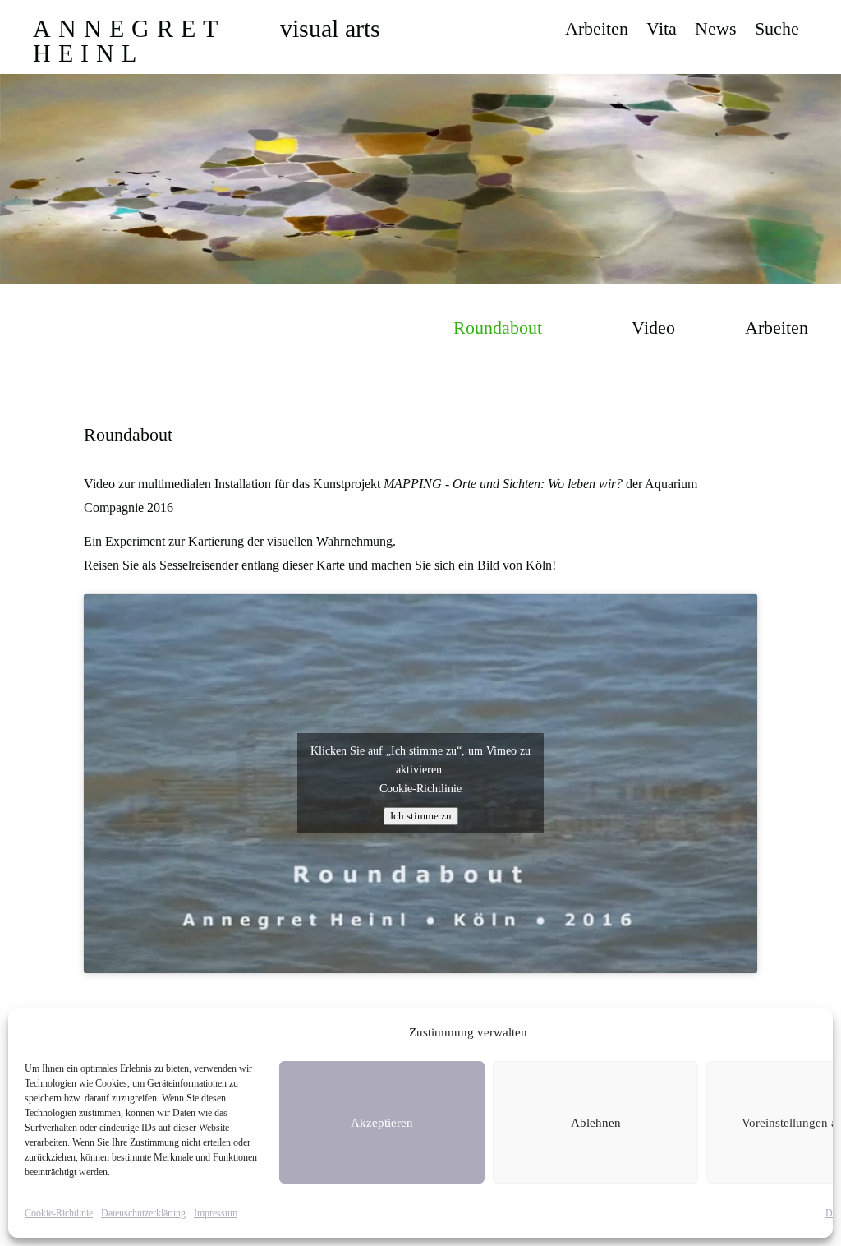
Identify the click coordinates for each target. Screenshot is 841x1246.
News (716, 31)
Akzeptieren (382, 1122)
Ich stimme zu (421, 816)
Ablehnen (596, 1122)
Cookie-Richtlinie (59, 1213)
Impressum (215, 1213)
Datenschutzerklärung (143, 1213)
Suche (777, 31)
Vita (661, 31)
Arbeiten (596, 31)
